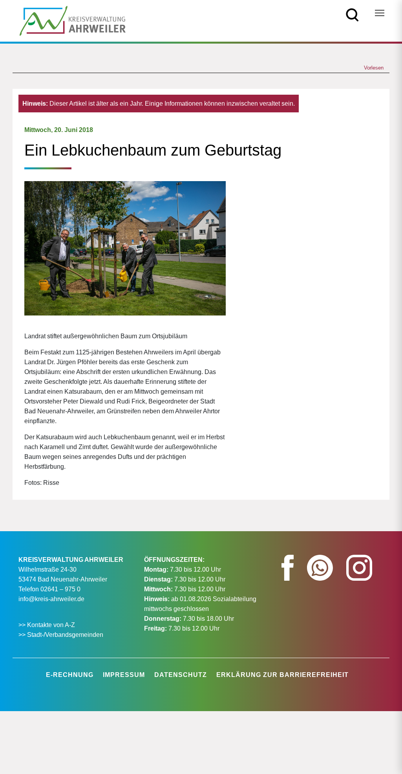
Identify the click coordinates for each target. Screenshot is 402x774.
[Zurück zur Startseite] (73, 20)
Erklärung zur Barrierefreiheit (282, 674)
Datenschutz (180, 674)
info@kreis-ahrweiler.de (51, 599)
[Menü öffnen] (379, 13)
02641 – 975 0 (60, 589)
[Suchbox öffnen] (352, 14)
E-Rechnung (69, 674)
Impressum (124, 674)
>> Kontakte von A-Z (47, 625)
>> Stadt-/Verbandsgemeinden (60, 634)
